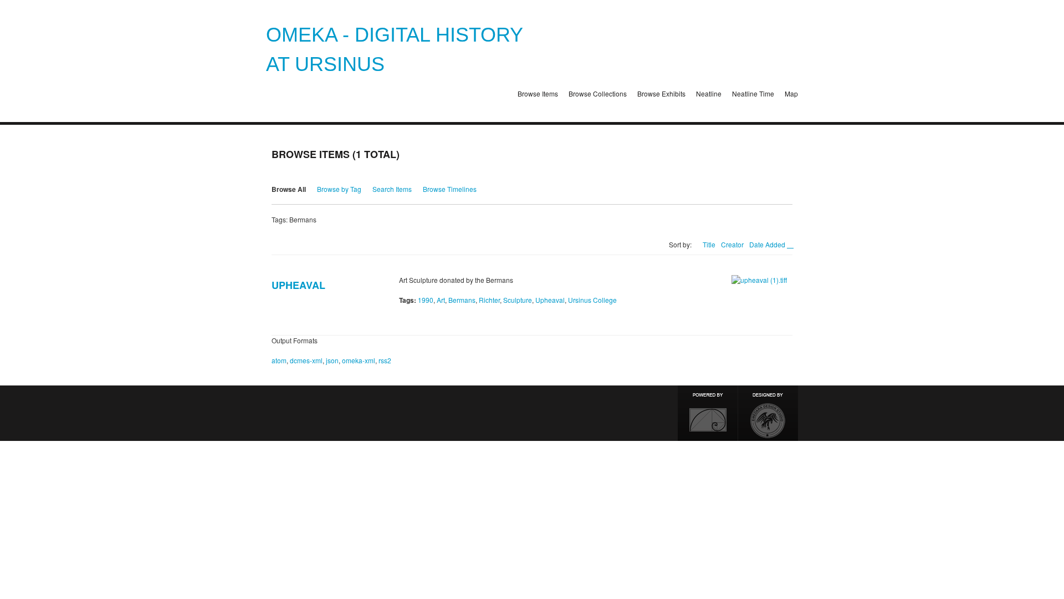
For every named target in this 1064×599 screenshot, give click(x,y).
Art (441, 299)
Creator (732, 244)
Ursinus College (592, 299)
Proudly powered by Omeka (708, 413)
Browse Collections (598, 93)
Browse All (289, 189)
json (332, 360)
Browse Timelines (450, 189)
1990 (425, 299)
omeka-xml (358, 360)
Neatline (709, 93)
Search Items (392, 189)
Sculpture (517, 299)
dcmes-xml (306, 360)
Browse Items (538, 93)
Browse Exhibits (661, 93)
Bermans (461, 299)
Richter (489, 299)
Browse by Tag (339, 189)
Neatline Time (753, 93)
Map (791, 93)
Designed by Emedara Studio (768, 413)
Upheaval (298, 285)
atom (279, 360)
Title (709, 244)
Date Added (768, 244)
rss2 (384, 360)
